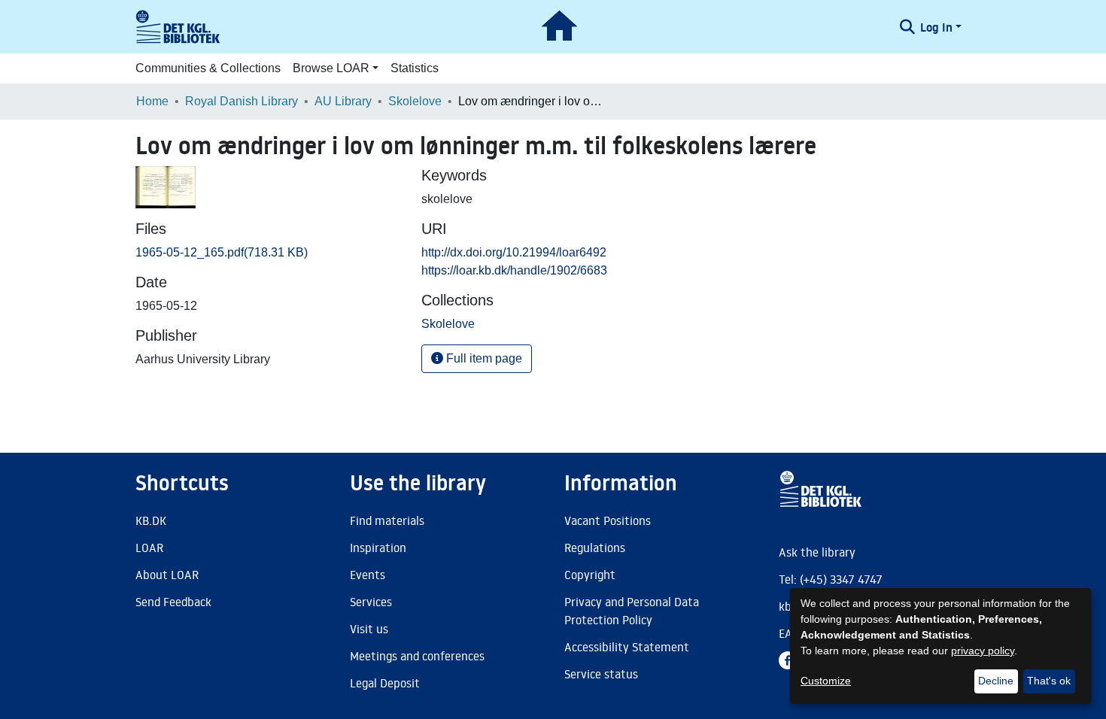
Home (152, 101)
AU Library (343, 101)
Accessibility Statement (626, 646)
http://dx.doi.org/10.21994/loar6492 (513, 252)
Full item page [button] (482, 358)
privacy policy (982, 651)
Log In (936, 27)
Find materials (387, 520)
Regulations (594, 547)
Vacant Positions (607, 520)
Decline (995, 681)
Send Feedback (173, 601)
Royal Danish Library (241, 101)
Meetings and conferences (417, 655)
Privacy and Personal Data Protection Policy (631, 610)
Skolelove (415, 101)
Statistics (414, 68)
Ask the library (817, 552)
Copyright (589, 574)
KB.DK (150, 520)
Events (367, 574)
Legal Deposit (385, 682)
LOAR (149, 547)
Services (371, 601)
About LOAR (167, 574)
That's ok (1049, 681)
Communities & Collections (208, 68)
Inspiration (378, 547)
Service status (601, 673)
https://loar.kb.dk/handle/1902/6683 (514, 270)
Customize (826, 681)
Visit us (369, 628)
